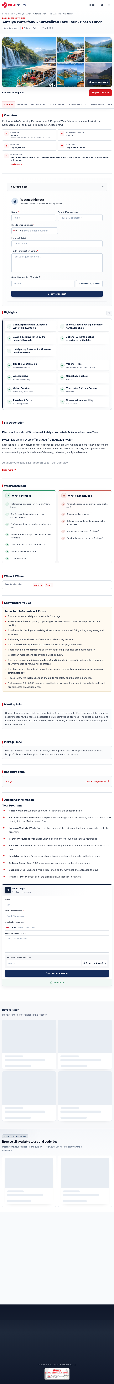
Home (4, 14)
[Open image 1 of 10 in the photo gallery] (29, 62)
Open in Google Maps (95, 781)
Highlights (22, 104)
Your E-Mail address (69, 212)
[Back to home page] (14, 5)
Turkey (12, 14)
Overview (8, 104)
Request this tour (100, 92)
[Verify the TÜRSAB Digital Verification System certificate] (57, 1374)
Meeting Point (97, 104)
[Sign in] (102, 5)
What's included (57, 104)
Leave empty (18, 215)
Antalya (21, 14)
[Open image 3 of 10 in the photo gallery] (98, 49)
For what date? (18, 238)
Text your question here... (24, 251)
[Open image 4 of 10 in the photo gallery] (70, 75)
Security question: (26, 277)
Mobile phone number (22, 225)
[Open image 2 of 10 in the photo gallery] (70, 49)
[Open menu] (109, 5)
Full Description (38, 104)
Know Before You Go (78, 104)
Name (15, 212)
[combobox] (17, 231)
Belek (49, 585)
